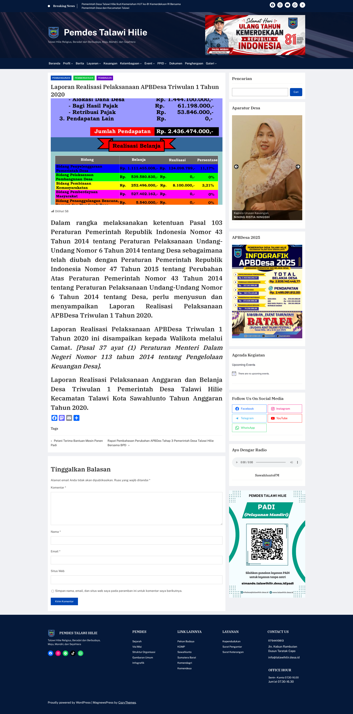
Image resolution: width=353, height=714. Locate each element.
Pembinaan (105, 78)
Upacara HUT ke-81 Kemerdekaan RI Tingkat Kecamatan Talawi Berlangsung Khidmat (132, 4)
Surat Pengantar (232, 646)
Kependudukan (231, 641)
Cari (296, 91)
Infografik (138, 662)
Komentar (58, 487)
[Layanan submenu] (100, 63)
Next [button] (297, 167)
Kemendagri (184, 662)
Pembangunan (61, 78)
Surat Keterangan (233, 652)
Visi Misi (137, 646)
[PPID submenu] (166, 63)
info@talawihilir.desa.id (284, 657)
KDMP (181, 646)
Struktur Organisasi (143, 652)
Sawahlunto (184, 652)
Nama (56, 531)
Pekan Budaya (185, 641)
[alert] (267, 373)
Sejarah (137, 641)
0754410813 (276, 640)
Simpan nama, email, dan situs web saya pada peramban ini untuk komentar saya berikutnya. (118, 591)
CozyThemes (127, 702)
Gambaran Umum (142, 657)
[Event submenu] (154, 63)
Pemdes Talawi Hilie (105, 32)
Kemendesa (184, 668)
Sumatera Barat (186, 657)
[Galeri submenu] (216, 63)
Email (55, 551)
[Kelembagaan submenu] (141, 63)
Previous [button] (236, 167)
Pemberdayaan (84, 78)
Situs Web (58, 571)
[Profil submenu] (72, 63)
